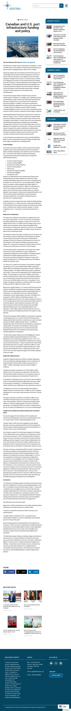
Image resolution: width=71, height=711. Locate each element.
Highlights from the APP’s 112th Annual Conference (59, 140)
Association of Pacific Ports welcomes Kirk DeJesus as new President (11, 606)
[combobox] (46, 6)
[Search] (61, 6)
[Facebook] (51, 663)
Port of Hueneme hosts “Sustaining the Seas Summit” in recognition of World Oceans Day (32, 632)
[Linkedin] (61, 663)
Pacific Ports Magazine (28, 62)
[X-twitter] (56, 663)
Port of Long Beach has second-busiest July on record (11, 631)
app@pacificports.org (37, 671)
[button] (66, 6)
